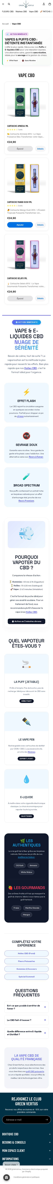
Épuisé (20, 149)
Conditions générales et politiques (26, 1177)
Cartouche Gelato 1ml (17, 278)
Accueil (5, 24)
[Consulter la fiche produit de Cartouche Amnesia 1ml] (26, 103)
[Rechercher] (9, 4)
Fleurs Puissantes (26, 961)
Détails (40, 149)
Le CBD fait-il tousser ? (19, 1020)
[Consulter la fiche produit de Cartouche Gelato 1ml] (26, 256)
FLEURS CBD (8, 11)
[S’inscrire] (47, 1120)
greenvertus (16, 1169)
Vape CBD (33, 11)
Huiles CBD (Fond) (26, 953)
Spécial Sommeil (27, 976)
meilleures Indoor (26, 857)
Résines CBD (21, 11)
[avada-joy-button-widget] (6, 1177)
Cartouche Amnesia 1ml (17, 125)
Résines (31, 752)
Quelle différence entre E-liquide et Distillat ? (24, 1033)
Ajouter (20, 225)
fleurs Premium (26, 500)
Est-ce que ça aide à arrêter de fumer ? (23, 1007)
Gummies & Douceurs (26, 969)
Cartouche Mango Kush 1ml (19, 201)
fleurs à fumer (36, 456)
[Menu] (3, 4)
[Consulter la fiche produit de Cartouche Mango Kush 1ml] (26, 180)
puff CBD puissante (35, 1071)
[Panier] (50, 4)
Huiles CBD (30, 368)
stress (20, 416)
